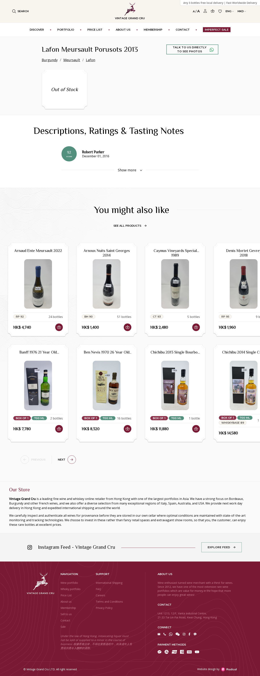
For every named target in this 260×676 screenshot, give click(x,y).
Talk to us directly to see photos (190, 49)
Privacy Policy (104, 608)
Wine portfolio (69, 583)
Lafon (90, 60)
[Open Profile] (205, 11)
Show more (127, 170)
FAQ (98, 589)
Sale (63, 626)
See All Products (127, 225)
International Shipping (109, 583)
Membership (68, 608)
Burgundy (50, 60)
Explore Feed (219, 547)
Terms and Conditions (109, 601)
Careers (100, 595)
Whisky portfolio (71, 589)
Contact (65, 620)
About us (66, 601)
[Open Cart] (213, 11)
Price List (66, 595)
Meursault (71, 60)
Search (23, 11)
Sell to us (66, 614)
